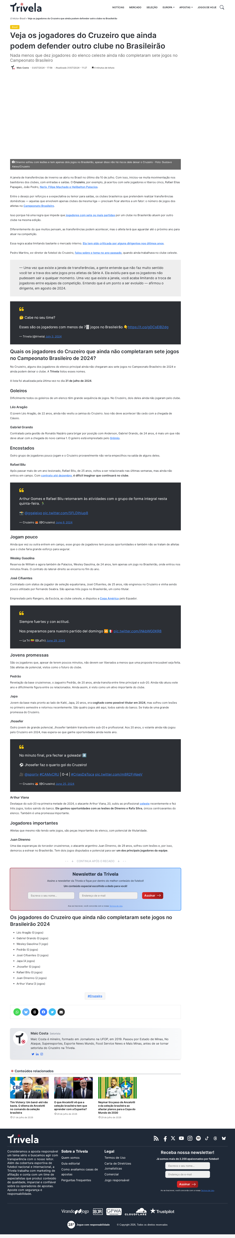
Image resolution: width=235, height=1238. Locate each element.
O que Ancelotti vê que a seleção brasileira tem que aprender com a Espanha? (70, 1106)
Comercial (111, 1174)
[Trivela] (25, 7)
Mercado (135, 7)
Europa (167, 7)
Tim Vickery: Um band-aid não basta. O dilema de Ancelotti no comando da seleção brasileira (29, 1107)
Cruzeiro (96, 996)
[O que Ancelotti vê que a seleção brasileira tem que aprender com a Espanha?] (73, 1088)
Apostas (184, 7)
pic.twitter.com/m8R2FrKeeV (118, 774)
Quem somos (70, 1157)
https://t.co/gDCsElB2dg (148, 327)
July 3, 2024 (54, 336)
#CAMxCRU (49, 774)
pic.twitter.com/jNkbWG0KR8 (138, 631)
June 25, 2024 (65, 784)
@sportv (32, 774)
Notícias (118, 7)
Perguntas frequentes (76, 1180)
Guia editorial (70, 1163)
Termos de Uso (115, 906)
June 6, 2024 (64, 522)
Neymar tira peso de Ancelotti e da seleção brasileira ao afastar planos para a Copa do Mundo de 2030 (116, 1107)
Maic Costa (39, 1033)
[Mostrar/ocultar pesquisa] (222, 7)
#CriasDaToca (82, 774)
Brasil (23, 18)
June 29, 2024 (55, 640)
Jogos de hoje (207, 7)
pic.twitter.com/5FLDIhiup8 (65, 513)
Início (15, 18)
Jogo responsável (116, 1180)
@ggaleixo (33, 513)
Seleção (152, 7)
